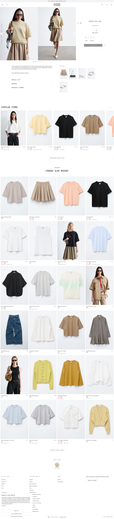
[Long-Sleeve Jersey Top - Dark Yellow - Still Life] (71, 374)
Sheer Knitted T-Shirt (62, 306)
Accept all (16, 510)
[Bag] (111, 4)
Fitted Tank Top (32, 261)
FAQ (30, 488)
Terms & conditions (33, 496)
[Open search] (7, 4)
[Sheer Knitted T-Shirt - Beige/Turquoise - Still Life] (71, 285)
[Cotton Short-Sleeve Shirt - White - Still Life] (71, 419)
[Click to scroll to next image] (112, 108)
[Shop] (2, 4)
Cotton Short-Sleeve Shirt (63, 440)
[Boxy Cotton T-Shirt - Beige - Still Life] (71, 330)
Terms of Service (32, 507)
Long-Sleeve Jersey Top (62, 395)
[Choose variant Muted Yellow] (96, 30)
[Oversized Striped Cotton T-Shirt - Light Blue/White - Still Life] (14, 419)
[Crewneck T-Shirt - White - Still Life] (14, 240)
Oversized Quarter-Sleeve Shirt (7, 306)
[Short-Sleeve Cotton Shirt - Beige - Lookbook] (99, 285)
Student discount (32, 492)
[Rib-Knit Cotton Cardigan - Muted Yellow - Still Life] (99, 419)
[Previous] (2, 34)
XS (85, 37)
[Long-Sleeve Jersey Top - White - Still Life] (43, 330)
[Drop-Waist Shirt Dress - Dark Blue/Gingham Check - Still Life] (99, 330)
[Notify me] (88, 77)
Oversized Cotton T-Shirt (91, 261)
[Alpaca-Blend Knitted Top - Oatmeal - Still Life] (14, 196)
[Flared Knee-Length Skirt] (64, 73)
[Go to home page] (57, 4)
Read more (4, 505)
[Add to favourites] (104, 45)
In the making (60, 481)
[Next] (74, 34)
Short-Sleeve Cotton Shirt (91, 306)
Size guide (92, 40)
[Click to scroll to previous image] (109, 108)
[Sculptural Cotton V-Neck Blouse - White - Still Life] (99, 374)
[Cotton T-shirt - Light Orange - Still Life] (71, 196)
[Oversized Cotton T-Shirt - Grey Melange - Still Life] (43, 285)
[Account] (102, 4)
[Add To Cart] (60, 77)
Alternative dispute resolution (35, 494)
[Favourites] (106, 4)
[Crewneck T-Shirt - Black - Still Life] (99, 196)
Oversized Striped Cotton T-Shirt (7, 440)
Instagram (5, 492)
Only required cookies (16, 513)
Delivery (31, 481)
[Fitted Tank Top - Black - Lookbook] (14, 374)
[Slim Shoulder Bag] (73, 73)
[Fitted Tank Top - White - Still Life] (43, 240)
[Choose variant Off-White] (93, 30)
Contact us (3, 479)
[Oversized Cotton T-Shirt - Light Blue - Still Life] (99, 240)
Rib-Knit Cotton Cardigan (91, 440)
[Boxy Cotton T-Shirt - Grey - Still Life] (43, 419)
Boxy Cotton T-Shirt (62, 261)
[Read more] (57, 1)
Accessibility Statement (33, 511)
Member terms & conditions (34, 498)
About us (59, 479)
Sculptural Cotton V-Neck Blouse (92, 395)
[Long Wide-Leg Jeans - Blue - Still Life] (14, 330)
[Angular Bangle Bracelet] (64, 86)
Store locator (4, 481)
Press (2, 488)
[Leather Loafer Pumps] (82, 73)
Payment (31, 479)
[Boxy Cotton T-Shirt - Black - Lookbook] (71, 240)
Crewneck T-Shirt (4, 261)
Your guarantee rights (33, 509)
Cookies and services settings (16, 516)
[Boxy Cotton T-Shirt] (13, 128)
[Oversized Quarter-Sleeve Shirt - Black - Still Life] (14, 285)
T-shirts (1, 26)
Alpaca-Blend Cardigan (33, 395)
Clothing (1, 41)
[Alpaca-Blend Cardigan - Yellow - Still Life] (43, 374)
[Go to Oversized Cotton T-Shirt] (57, 465)
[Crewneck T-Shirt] (66, 128)
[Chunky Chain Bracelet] (91, 73)
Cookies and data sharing (34, 500)
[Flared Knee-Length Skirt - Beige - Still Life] (43, 196)
